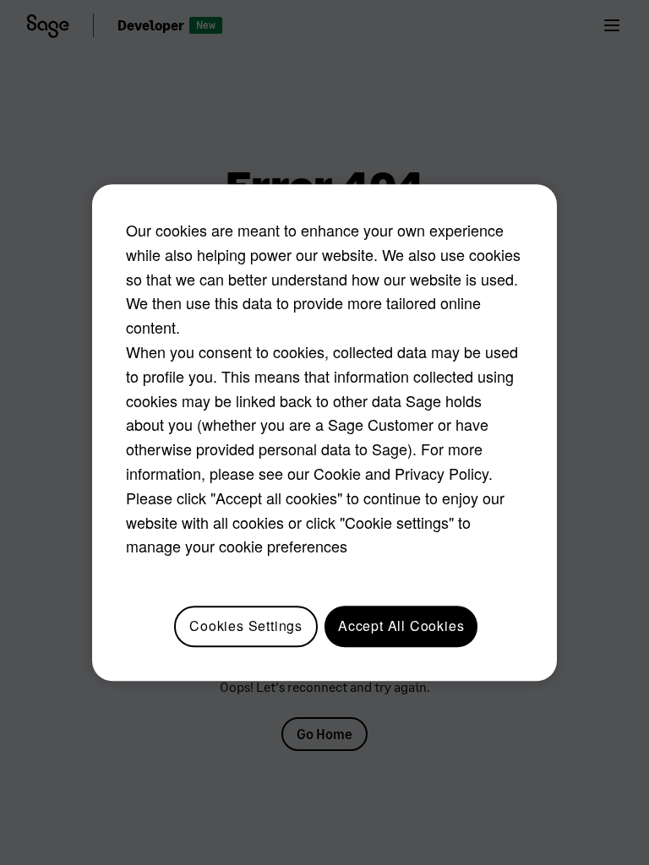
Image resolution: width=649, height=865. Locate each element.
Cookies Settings (246, 625)
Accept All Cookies (401, 625)
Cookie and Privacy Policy (401, 473)
